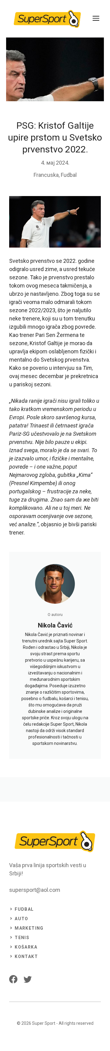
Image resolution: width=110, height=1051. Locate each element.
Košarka (26, 947)
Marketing (29, 928)
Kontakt (26, 956)
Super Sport (43, 1023)
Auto (21, 918)
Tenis (22, 937)
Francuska (46, 175)
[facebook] (13, 979)
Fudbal (69, 175)
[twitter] (28, 979)
